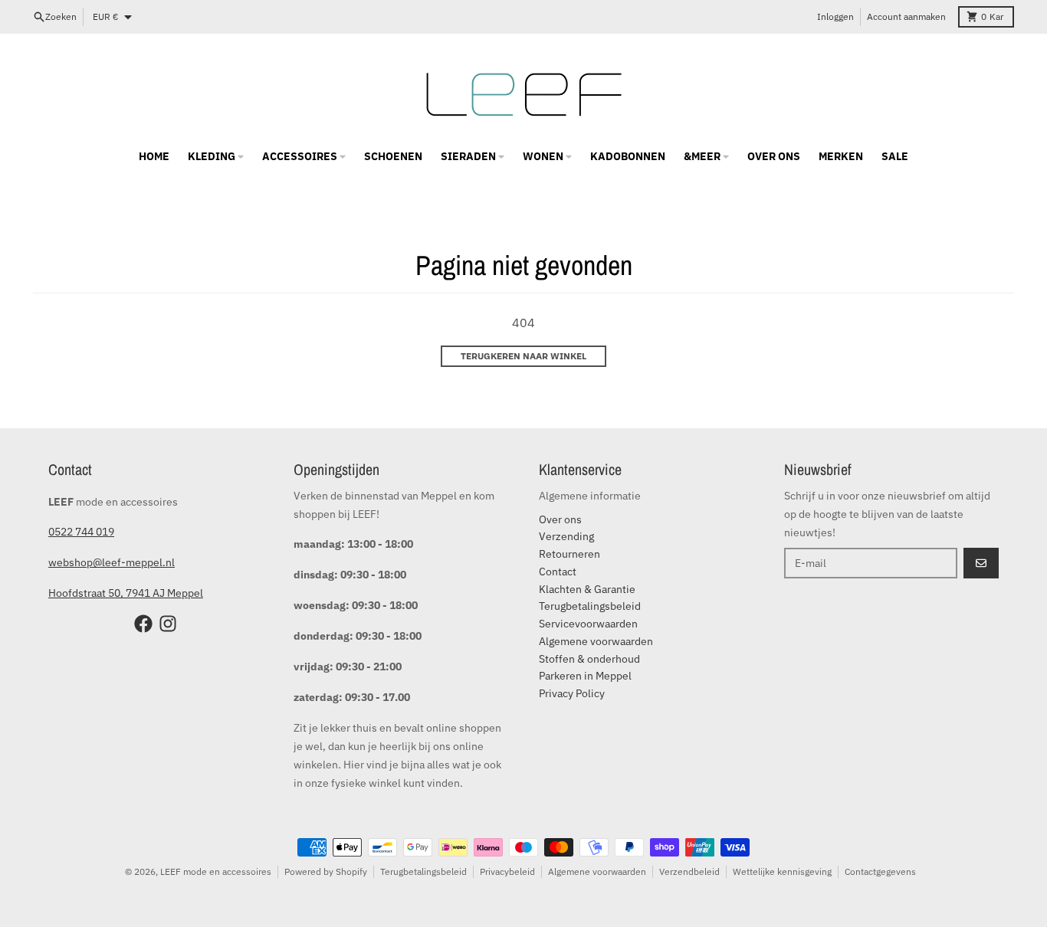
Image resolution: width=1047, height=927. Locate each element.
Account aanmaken (906, 16)
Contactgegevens (880, 871)
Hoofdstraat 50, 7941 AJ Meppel (125, 593)
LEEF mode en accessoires (215, 871)
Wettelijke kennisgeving (782, 871)
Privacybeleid (507, 871)
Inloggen (835, 16)
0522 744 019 (81, 532)
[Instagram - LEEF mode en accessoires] (168, 623)
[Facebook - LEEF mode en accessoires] (143, 623)
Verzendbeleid (689, 871)
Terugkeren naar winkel (523, 356)
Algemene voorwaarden (597, 871)
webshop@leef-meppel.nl (111, 562)
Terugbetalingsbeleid (423, 871)
